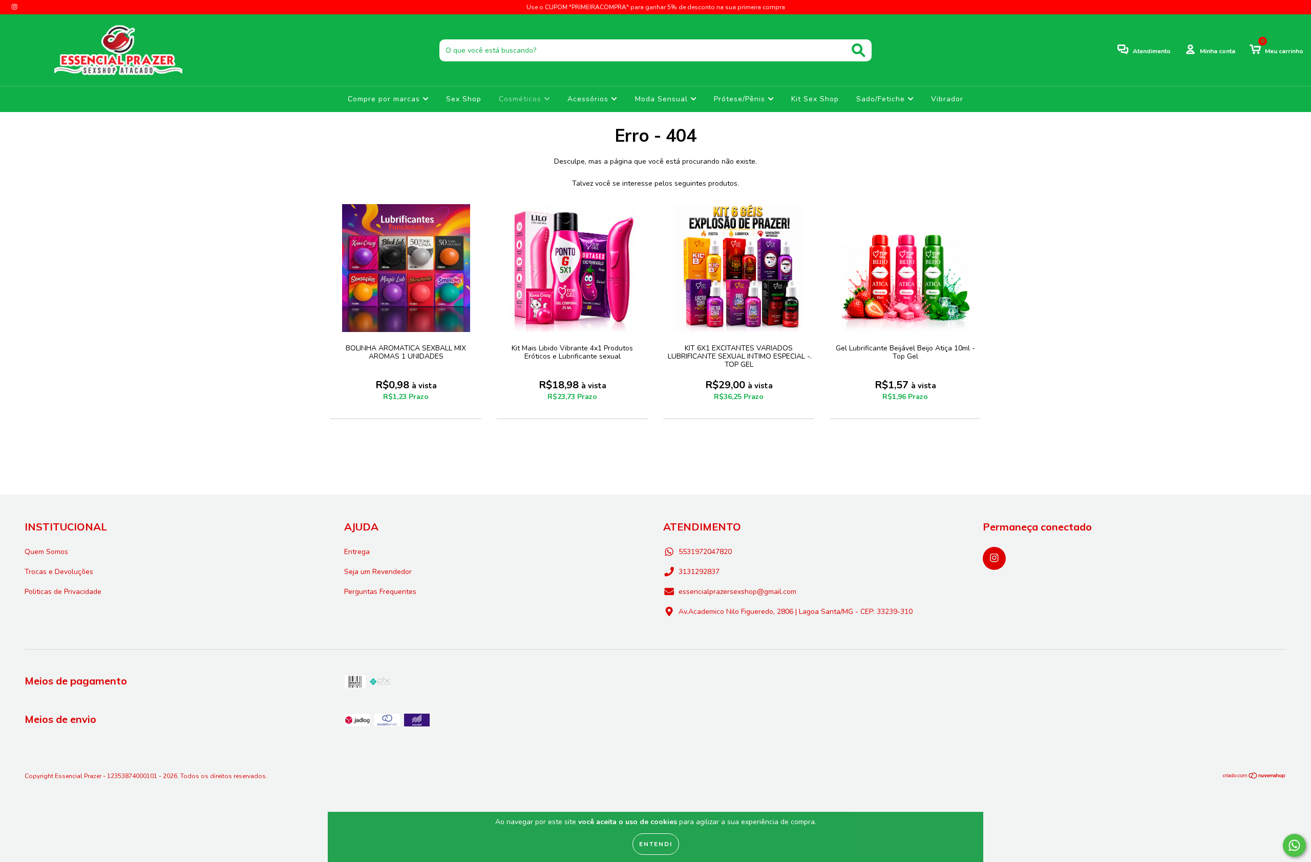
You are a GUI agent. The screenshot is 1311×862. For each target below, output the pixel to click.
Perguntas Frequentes (380, 591)
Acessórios (589, 99)
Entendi (655, 844)
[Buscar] (859, 50)
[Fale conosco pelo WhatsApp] (1294, 845)
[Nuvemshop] (1254, 777)
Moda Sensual (662, 99)
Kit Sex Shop (815, 99)
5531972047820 (705, 552)
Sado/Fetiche (881, 99)
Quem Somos (46, 552)
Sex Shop (463, 99)
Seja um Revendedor (378, 572)
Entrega (357, 552)
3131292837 (699, 572)
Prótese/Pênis (741, 99)
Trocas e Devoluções (59, 572)
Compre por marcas (385, 99)
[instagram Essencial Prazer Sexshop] (14, 7)
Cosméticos (521, 99)
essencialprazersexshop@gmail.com (737, 591)
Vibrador (947, 99)
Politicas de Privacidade (63, 591)
